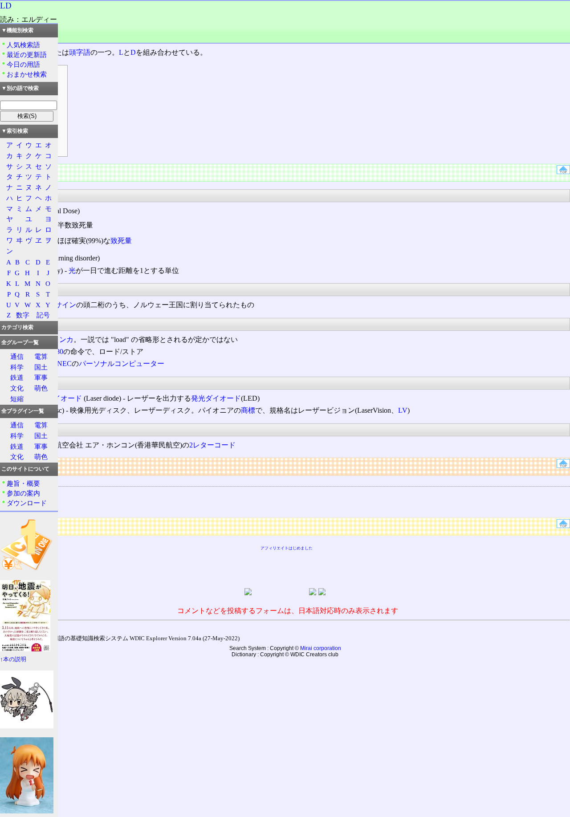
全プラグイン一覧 (22, 411)
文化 (17, 388)
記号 (43, 315)
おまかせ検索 (27, 74)
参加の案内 (23, 493)
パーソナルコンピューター (121, 363)
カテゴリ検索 (17, 327)
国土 (41, 367)
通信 (17, 356)
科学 (17, 367)
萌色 (41, 388)
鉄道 (17, 377)
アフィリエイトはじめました (287, 548)
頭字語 (79, 52)
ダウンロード (27, 503)
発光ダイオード (216, 398)
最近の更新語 (27, 54)
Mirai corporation (320, 648)
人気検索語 (23, 45)
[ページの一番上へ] (563, 171)
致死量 (121, 240)
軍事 (41, 377)
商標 (248, 410)
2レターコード (212, 445)
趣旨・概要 (23, 483)
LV (402, 410)
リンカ (62, 339)
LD (6, 5)
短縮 (17, 398)
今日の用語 (23, 64)
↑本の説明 (13, 659)
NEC (64, 363)
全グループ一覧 (20, 342)
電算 (41, 356)
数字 (22, 315)
